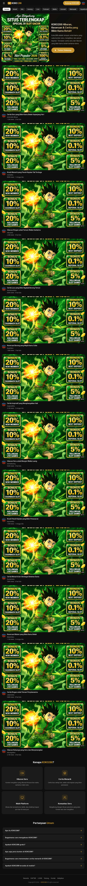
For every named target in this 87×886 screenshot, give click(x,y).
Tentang (46, 878)
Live (38, 9)
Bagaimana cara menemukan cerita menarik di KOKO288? (28, 859)
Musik (15, 9)
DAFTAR (33, 878)
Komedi (63, 9)
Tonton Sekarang (64, 50)
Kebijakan (60, 878)
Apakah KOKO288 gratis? (15, 845)
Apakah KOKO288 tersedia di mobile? (20, 866)
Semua (6, 9)
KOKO (17, 3)
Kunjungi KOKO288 (72, 3)
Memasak (73, 9)
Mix (22, 9)
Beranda (26, 878)
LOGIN (40, 878)
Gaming (30, 9)
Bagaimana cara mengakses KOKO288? (21, 838)
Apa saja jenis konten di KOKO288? (19, 852)
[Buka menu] (4, 3)
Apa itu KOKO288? (12, 831)
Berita (55, 9)
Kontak (53, 878)
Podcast (46, 9)
